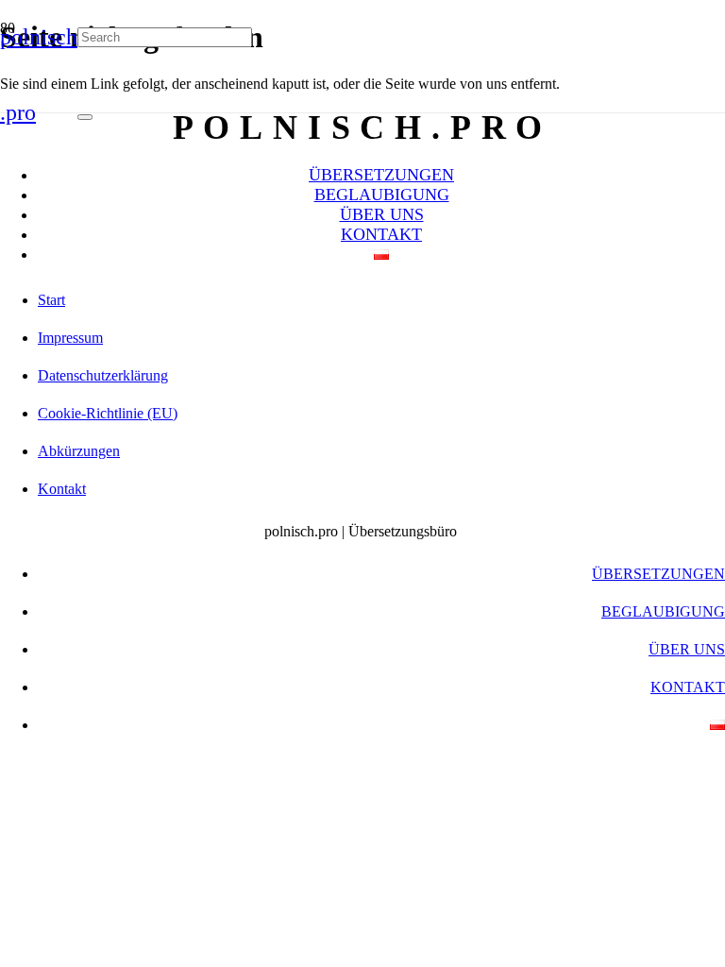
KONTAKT (381, 234)
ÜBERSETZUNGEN (381, 174)
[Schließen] (85, 117)
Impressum (70, 338)
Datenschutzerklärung (103, 375)
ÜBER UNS (382, 214)
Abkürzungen (79, 451)
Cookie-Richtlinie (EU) (107, 413)
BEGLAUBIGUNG (381, 194)
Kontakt (62, 489)
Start (51, 300)
